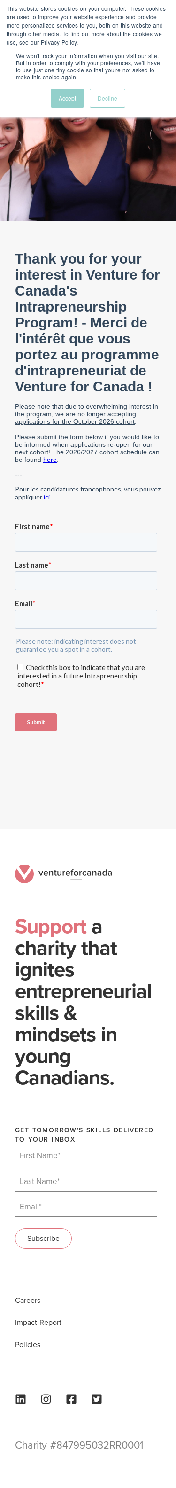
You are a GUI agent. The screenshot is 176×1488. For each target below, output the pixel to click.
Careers (27, 1300)
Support (50, 926)
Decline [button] (107, 98)
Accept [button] (67, 98)
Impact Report (38, 1322)
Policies (27, 1344)
